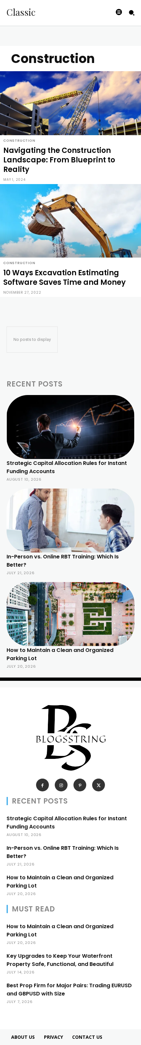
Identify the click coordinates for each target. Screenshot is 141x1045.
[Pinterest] (79, 785)
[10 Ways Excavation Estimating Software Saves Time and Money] (70, 240)
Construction (19, 140)
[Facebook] (42, 785)
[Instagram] (61, 785)
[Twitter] (98, 785)
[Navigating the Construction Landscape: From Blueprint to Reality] (70, 127)
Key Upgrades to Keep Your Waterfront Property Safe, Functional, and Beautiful (60, 960)
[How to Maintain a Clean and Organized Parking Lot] (70, 614)
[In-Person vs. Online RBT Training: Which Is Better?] (70, 521)
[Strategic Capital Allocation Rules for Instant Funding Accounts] (70, 427)
